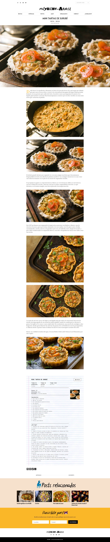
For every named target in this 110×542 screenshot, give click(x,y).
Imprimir (78, 379)
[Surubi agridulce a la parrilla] (25, 501)
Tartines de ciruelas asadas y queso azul (79, 504)
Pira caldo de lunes (58, 503)
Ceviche (37, 503)
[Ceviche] (43, 501)
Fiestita (52, 21)
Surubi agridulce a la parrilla (24, 503)
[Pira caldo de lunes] (61, 501)
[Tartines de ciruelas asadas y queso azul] (80, 501)
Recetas (58, 21)
